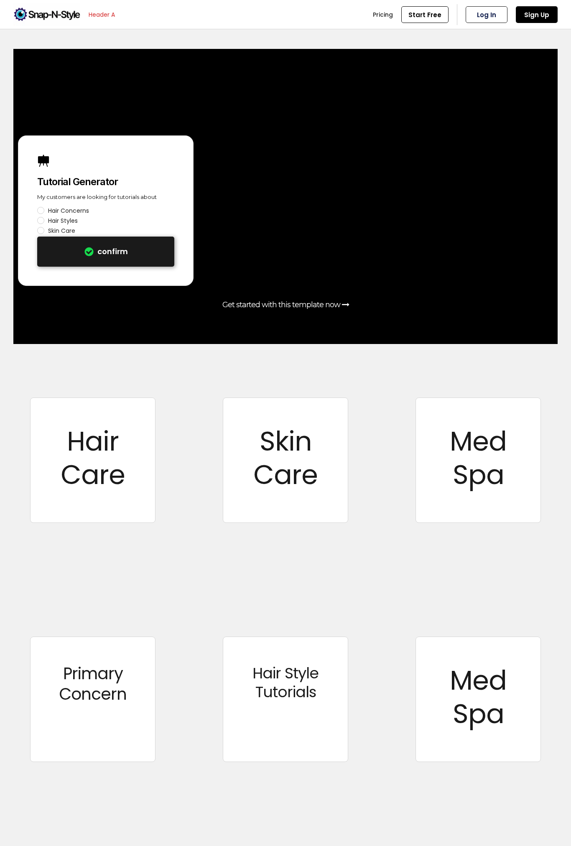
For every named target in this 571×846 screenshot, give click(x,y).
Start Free (424, 14)
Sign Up (536, 14)
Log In (486, 14)
